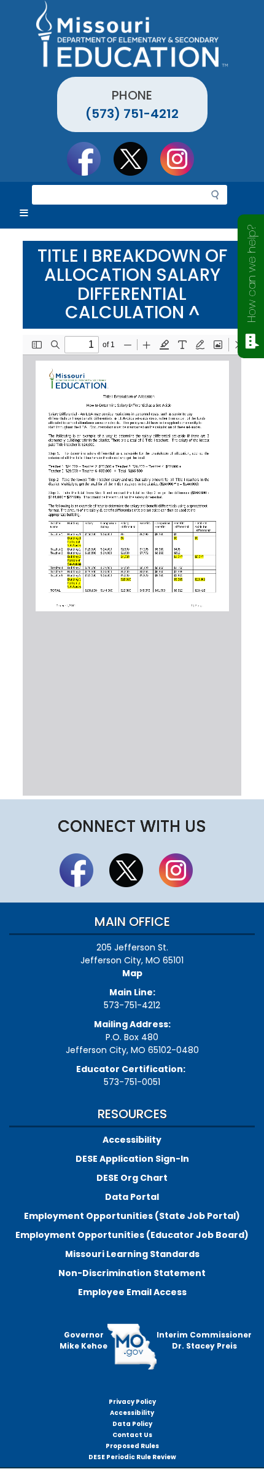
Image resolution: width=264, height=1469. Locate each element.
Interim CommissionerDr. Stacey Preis (204, 1340)
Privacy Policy (132, 1401)
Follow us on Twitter (136, 158)
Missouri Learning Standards (132, 1254)
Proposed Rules (132, 1446)
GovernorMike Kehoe (83, 1340)
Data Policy (132, 1423)
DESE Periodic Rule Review (132, 1457)
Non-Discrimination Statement (132, 1273)
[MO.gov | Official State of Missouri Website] (132, 1346)
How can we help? (251, 274)
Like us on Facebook (89, 158)
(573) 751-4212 (132, 113)
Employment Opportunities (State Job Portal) (132, 1216)
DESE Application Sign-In (132, 1159)
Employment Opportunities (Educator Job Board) (132, 1235)
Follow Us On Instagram (183, 158)
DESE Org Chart (132, 1178)
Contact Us (132, 1435)
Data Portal (132, 1197)
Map (132, 973)
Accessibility (132, 1140)
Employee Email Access (132, 1292)
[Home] (132, 34)
